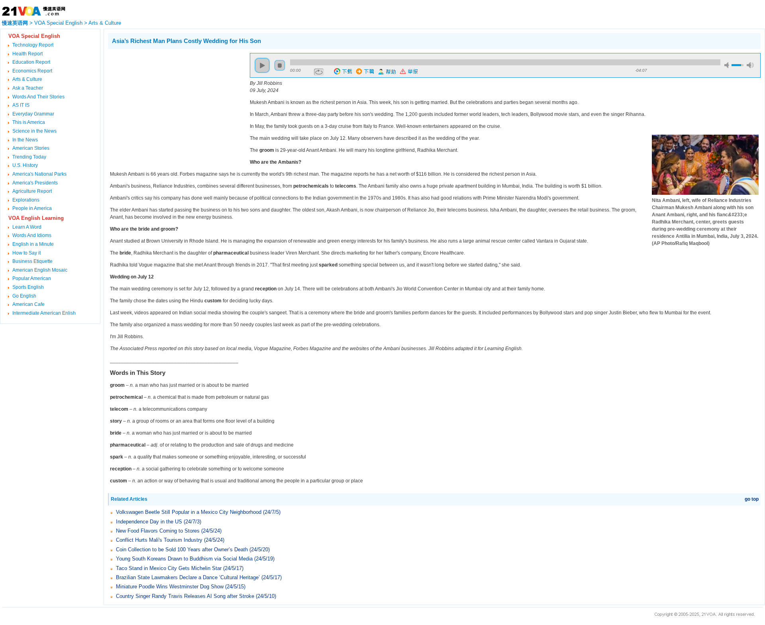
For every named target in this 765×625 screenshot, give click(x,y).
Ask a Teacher (27, 88)
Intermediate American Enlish (44, 313)
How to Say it (26, 253)
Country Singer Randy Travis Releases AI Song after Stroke (185, 596)
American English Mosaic (39, 270)
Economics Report (32, 71)
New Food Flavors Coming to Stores (158, 531)
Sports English (28, 287)
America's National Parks (39, 174)
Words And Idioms (31, 235)
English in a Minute (33, 244)
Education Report (31, 62)
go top (752, 499)
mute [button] (728, 65)
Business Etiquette (32, 261)
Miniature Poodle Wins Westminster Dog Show (170, 587)
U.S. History (25, 165)
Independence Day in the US (149, 522)
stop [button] (279, 65)
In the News (25, 140)
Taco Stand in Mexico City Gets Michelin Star (169, 568)
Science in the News (34, 131)
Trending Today (29, 157)
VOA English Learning (36, 218)
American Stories (30, 148)
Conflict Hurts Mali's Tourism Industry (159, 540)
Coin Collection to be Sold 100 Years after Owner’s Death (182, 550)
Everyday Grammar (33, 114)
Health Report (27, 54)
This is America (28, 122)
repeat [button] (319, 72)
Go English (24, 296)
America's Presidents (35, 183)
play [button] (262, 65)
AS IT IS (20, 105)
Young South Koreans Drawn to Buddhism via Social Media (184, 559)
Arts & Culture (104, 23)
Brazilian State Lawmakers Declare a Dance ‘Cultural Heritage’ (188, 577)
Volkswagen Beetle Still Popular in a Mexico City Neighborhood (188, 512)
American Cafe (28, 304)
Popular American (31, 278)
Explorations (25, 200)
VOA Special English (58, 23)
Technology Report (32, 45)
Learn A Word (26, 227)
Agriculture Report (32, 191)
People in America (32, 208)
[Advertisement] (175, 109)
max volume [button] (750, 65)
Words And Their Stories (38, 97)
